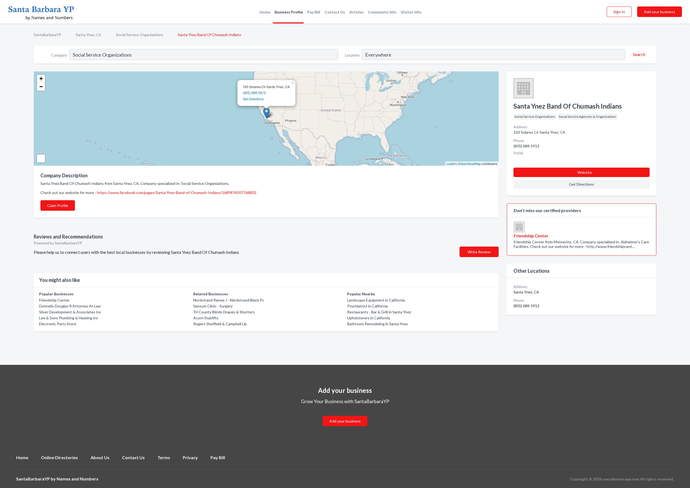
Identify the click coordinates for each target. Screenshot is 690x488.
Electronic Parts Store (57, 323)
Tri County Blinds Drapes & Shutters (224, 312)
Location (352, 55)
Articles (356, 12)
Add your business (659, 11)
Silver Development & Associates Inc (70, 312)
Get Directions (253, 98)
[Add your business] (345, 414)
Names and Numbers (77, 478)
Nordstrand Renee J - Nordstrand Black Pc (228, 300)
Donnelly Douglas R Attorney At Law (70, 306)
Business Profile (289, 12)
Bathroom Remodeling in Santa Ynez (377, 323)
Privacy (190, 457)
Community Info (382, 12)
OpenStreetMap (470, 163)
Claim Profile (57, 205)
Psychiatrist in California (367, 306)
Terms (163, 457)
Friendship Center (54, 300)
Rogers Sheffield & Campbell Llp (220, 323)
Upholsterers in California (368, 318)
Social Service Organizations (139, 34)
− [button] (41, 86)
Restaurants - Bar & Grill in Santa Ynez (379, 312)
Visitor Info (411, 12)
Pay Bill (313, 12)
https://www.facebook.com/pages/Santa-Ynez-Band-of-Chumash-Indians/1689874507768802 (176, 192)
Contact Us (335, 12)
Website (584, 172)
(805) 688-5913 (254, 92)
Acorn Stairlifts (206, 318)
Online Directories (59, 457)
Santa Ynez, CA (88, 34)
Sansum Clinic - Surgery (213, 306)
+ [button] (41, 78)
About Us (100, 457)
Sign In (619, 11)
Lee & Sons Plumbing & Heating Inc (68, 318)
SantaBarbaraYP (47, 34)
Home (265, 12)
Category (59, 55)
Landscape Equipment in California (376, 300)
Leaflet (451, 163)
